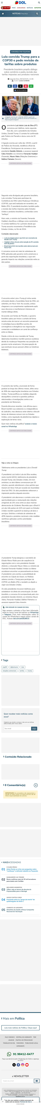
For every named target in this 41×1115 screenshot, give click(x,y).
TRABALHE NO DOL (9, 1043)
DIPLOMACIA (14, 667)
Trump (30, 671)
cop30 (5, 667)
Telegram (7, 614)
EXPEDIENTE (20, 1046)
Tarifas (22, 671)
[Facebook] (18, 1064)
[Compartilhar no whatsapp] (31, 86)
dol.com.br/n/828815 (21, 618)
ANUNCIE (11, 1040)
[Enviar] (37, 1081)
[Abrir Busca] (39, 2)
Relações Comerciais (9, 671)
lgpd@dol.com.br (20, 1096)
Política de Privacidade (11, 1094)
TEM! (34, 1037)
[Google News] (20, 90)
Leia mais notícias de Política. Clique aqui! (20, 1028)
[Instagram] (22, 1064)
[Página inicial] (3, 14)
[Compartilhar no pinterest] (25, 86)
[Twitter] (14, 1064)
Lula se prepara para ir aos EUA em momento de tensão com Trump (20, 239)
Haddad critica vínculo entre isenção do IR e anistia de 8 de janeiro (21, 243)
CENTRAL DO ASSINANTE (24, 1037)
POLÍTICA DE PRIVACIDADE (24, 1040)
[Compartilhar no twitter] (20, 86)
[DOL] (20, 2)
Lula (22, 667)
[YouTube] (27, 1064)
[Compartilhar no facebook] (15, 86)
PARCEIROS (20, 1043)
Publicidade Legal (31, 1043)
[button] (21, 8)
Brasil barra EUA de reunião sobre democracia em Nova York (21, 247)
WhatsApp (34, 612)
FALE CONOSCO (10, 1037)
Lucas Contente (24, 81)
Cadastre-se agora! (34, 728)
